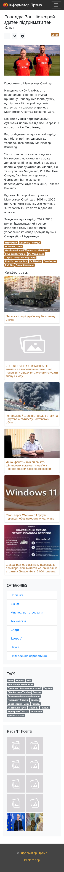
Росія (11, 680)
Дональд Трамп (16, 715)
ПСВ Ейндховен (13, 246)
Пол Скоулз (50, 261)
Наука (15, 647)
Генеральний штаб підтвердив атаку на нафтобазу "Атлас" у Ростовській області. (32, 419)
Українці (47, 688)
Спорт (55, 34)
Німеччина (36, 711)
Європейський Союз (18, 703)
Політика (17, 595)
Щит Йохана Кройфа (16, 261)
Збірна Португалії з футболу (20, 257)
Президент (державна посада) (24, 688)
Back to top (32, 860)
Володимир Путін (17, 707)
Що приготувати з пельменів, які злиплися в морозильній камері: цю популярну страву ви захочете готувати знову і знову (32, 371)
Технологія (18, 621)
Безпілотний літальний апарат (24, 696)
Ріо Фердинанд (36, 254)
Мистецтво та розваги (27, 612)
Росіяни (37, 692)
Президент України (18, 700)
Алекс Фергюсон (25, 265)
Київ (29, 680)
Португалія (11, 242)
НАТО (25, 711)
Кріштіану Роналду (29, 242)
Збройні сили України (19, 692)
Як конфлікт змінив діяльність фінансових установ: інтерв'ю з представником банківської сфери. (28, 465)
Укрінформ (14, 711)
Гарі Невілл (35, 261)
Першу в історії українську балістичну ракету (30, 318)
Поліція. (45, 707)
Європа (35, 700)
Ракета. (36, 703)
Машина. (33, 707)
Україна (20, 680)
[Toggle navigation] (56, 4)
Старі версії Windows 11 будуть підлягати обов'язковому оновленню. (30, 517)
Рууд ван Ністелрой (15, 254)
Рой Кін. (9, 265)
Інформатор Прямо (25, 5)
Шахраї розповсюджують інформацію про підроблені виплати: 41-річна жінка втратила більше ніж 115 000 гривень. (31, 568)
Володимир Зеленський (20, 684)
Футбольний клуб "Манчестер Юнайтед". (27, 250)
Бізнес (15, 604)
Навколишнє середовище (29, 656)
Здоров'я (17, 638)
